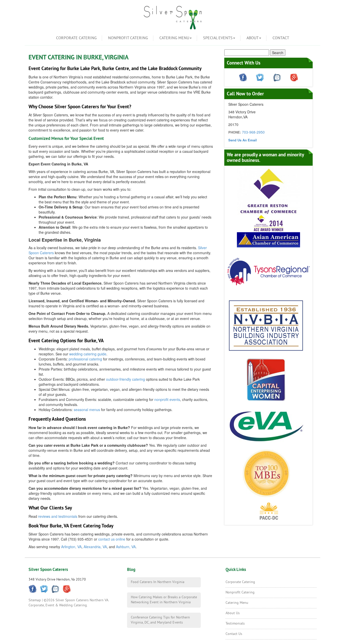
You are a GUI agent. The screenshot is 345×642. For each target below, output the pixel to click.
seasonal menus (87, 409)
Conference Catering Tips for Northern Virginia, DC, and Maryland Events (160, 620)
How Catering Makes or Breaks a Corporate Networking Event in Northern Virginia (164, 600)
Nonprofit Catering (128, 38)
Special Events (218, 38)
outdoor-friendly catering (125, 379)
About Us (233, 613)
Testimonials (235, 624)
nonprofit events (167, 399)
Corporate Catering (76, 38)
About (253, 38)
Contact (281, 38)
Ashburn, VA (126, 546)
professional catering (85, 358)
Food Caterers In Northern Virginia (157, 582)
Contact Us (234, 634)
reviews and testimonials (57, 516)
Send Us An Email (242, 140)
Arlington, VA (71, 546)
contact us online (111, 539)
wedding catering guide (87, 353)
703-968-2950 (253, 132)
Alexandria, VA (95, 546)
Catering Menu (174, 38)
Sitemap (35, 600)
